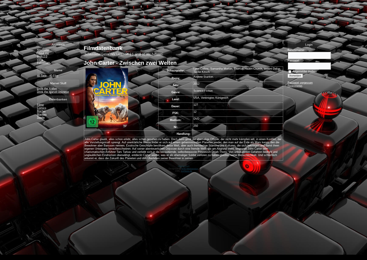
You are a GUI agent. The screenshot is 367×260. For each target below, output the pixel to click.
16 (139, 54)
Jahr (112, 54)
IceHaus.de (186, 171)
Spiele (41, 117)
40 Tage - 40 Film (47, 75)
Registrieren (295, 85)
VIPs (40, 59)
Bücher (41, 111)
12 (135, 54)
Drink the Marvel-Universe (53, 91)
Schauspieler (92, 54)
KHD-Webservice (190, 168)
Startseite (43, 50)
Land (119, 54)
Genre (105, 54)
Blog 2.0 (42, 56)
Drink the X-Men (47, 88)
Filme (40, 104)
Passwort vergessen (300, 82)
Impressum (183, 166)
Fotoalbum (43, 62)
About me (43, 53)
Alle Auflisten (154, 54)
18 (143, 54)
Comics (41, 108)
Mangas (42, 114)
